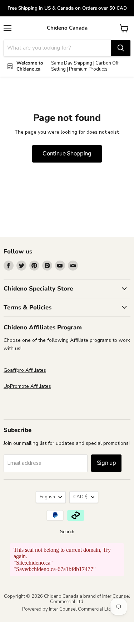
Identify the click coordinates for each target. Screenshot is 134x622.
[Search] (120, 48)
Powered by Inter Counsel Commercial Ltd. (67, 609)
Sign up (106, 462)
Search (67, 532)
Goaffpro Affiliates (25, 370)
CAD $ (80, 497)
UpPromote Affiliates (27, 386)
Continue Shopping (67, 153)
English (47, 497)
